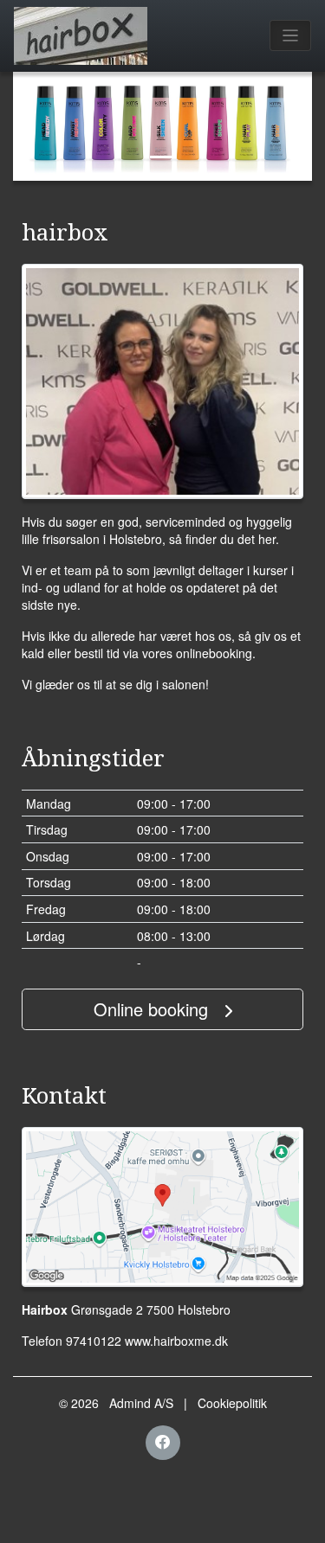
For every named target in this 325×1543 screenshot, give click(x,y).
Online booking (153, 1008)
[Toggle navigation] (291, 35)
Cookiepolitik (232, 1403)
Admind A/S (141, 1403)
